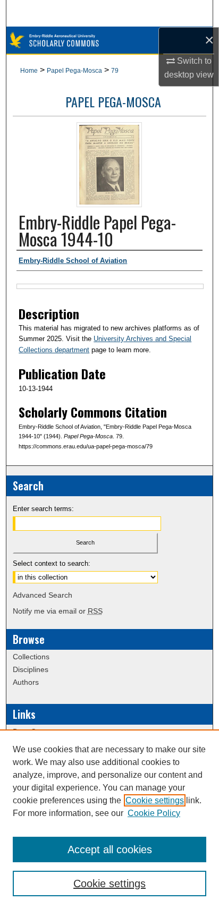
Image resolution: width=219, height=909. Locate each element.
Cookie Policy (154, 813)
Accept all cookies (110, 849)
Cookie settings (154, 800)
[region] (109, 819)
